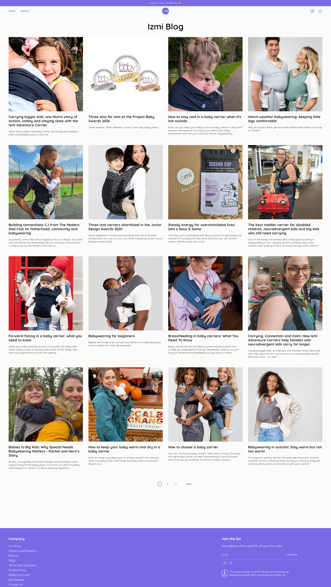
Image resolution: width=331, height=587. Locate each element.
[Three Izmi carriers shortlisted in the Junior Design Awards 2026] (125, 182)
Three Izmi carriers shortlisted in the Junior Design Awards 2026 (125, 227)
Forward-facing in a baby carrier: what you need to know (45, 338)
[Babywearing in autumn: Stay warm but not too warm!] (285, 404)
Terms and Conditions (22, 565)
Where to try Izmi (19, 575)
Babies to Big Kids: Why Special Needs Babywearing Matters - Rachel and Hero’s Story (44, 451)
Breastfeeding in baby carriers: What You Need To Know (203, 338)
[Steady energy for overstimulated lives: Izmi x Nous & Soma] (205, 182)
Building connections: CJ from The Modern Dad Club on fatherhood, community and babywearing (44, 229)
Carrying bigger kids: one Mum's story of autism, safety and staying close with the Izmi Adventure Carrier (43, 121)
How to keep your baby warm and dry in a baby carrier (124, 449)
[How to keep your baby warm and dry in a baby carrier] (125, 404)
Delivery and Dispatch (22, 551)
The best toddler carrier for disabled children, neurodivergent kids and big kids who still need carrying (283, 229)
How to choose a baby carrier (193, 447)
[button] (12, 11)
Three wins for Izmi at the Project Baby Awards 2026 (121, 119)
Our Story (15, 546)
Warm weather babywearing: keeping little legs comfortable (284, 119)
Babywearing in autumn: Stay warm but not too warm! (285, 449)
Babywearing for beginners (111, 336)
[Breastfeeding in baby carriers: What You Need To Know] (205, 293)
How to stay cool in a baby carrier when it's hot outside (204, 119)
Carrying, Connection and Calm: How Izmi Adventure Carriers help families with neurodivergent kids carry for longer (282, 340)
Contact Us (16, 584)
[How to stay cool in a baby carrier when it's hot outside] (205, 74)
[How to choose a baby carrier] (205, 404)
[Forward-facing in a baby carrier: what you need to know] (46, 293)
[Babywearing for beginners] (125, 293)
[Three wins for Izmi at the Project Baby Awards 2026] (125, 74)
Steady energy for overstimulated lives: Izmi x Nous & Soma (201, 227)
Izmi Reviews (16, 579)
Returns (13, 555)
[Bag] (320, 11)
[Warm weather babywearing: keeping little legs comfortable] (285, 74)
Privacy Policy (17, 570)
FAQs (12, 560)
